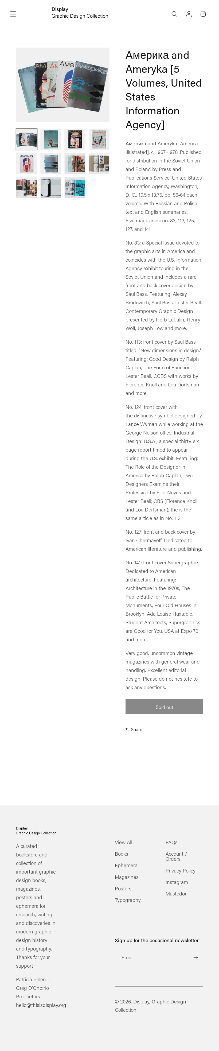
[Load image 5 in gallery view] (26, 163)
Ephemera (126, 865)
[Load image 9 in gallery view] (26, 187)
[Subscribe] (196, 957)
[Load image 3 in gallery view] (74, 139)
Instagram (177, 882)
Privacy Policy (180, 870)
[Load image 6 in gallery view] (50, 163)
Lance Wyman (141, 424)
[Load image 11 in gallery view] (74, 187)
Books (121, 853)
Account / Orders (176, 856)
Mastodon (177, 893)
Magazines (127, 877)
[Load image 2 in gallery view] (50, 139)
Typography (128, 899)
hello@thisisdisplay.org (41, 1005)
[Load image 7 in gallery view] (74, 163)
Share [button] (136, 729)
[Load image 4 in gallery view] (99, 139)
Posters (123, 888)
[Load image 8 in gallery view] (99, 163)
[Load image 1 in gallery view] (26, 139)
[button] (13, 14)
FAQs (172, 843)
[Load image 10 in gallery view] (50, 187)
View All (123, 843)
